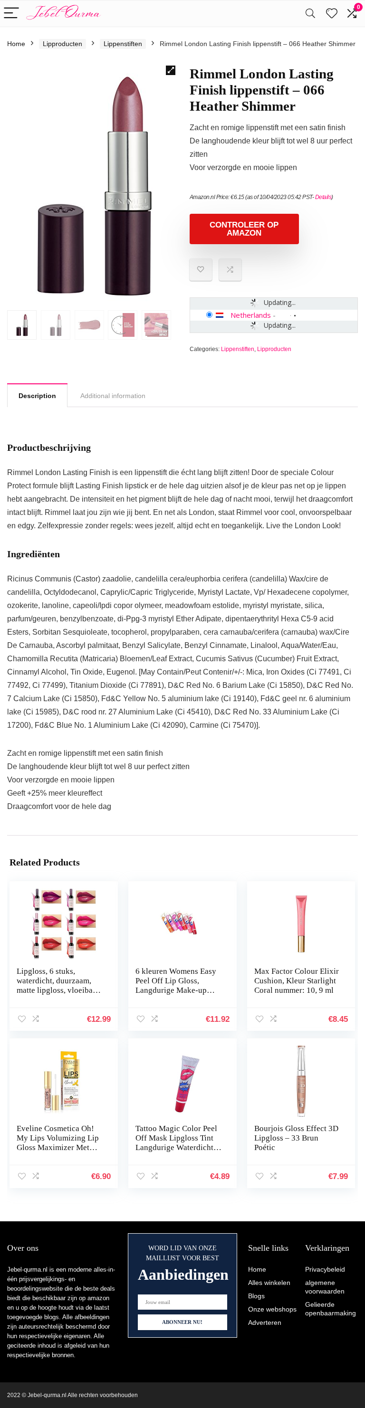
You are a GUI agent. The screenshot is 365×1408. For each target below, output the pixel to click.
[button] (170, 70)
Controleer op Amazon (244, 229)
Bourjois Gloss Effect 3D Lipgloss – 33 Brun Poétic (296, 1138)
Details (323, 197)
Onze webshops (272, 1309)
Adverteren (264, 1322)
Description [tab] (37, 396)
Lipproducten (62, 44)
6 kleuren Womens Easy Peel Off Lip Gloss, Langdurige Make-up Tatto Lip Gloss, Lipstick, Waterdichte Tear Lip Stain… (177, 995)
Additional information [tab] (112, 396)
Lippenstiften (123, 44)
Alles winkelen (269, 1282)
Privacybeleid (325, 1269)
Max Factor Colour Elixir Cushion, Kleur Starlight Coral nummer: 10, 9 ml (296, 981)
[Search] (310, 13)
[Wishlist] (331, 13)
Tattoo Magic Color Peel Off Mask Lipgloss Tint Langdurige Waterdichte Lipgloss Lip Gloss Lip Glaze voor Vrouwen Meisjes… (176, 1152)
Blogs (256, 1296)
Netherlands (251, 315)
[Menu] (11, 13)
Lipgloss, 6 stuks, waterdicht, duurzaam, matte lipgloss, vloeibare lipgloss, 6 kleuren (58, 985)
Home (16, 44)
